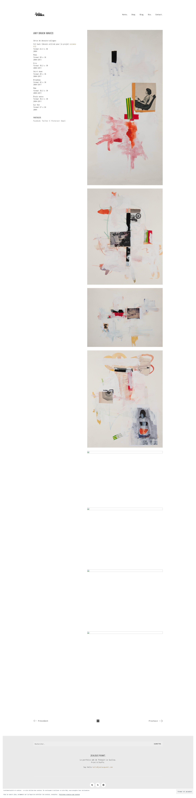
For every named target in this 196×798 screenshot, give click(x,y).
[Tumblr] (92, 785)
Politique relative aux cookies (69, 794)
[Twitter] (98, 785)
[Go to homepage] (39, 14)
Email (63, 121)
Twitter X (46, 121)
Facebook (37, 121)
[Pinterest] (103, 785)
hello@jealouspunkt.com (103, 767)
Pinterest (55, 121)
